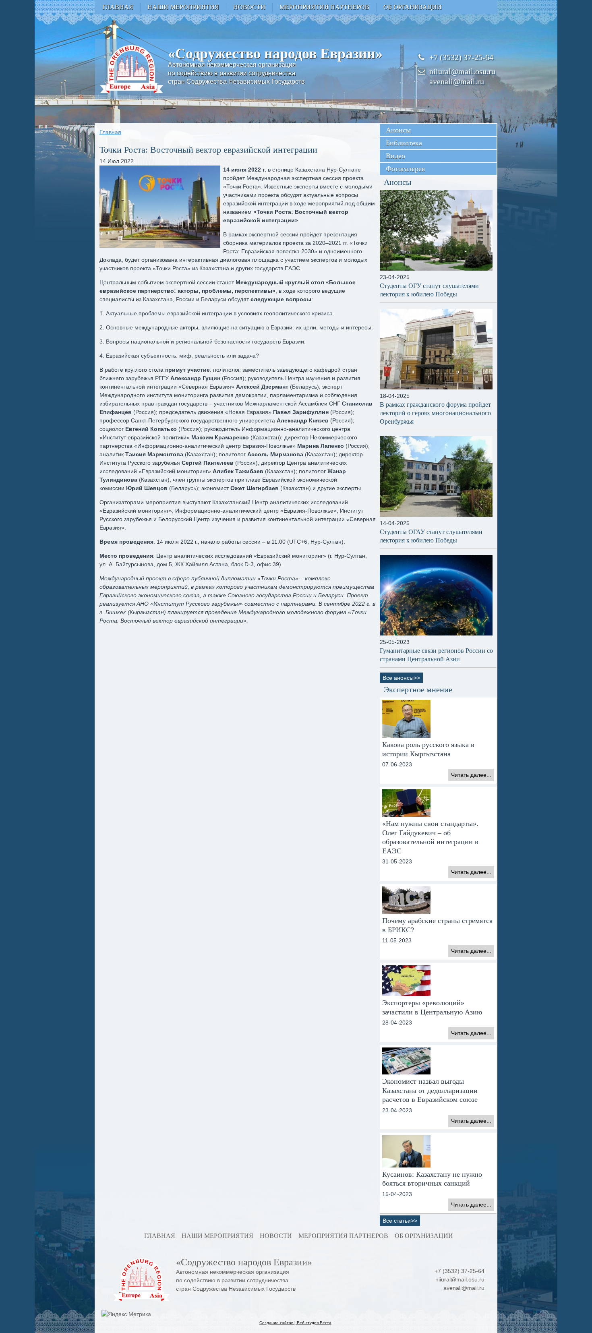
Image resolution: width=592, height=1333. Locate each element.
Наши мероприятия (183, 7)
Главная (117, 7)
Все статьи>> (400, 1220)
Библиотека (404, 143)
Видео (395, 156)
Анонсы (398, 130)
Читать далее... (471, 775)
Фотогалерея (405, 169)
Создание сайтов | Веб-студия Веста (295, 1323)
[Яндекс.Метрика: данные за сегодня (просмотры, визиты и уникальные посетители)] (126, 1314)
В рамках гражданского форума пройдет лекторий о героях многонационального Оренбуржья (435, 413)
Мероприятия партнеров (324, 7)
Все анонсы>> (401, 678)
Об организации (412, 7)
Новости (249, 7)
